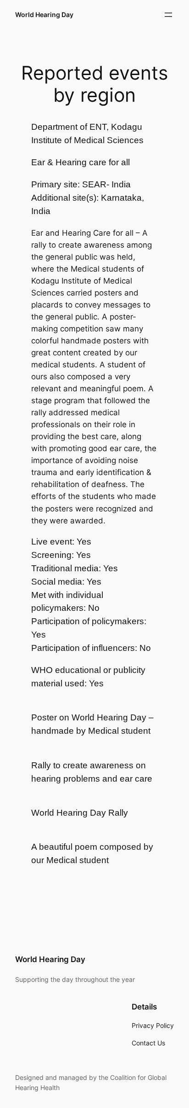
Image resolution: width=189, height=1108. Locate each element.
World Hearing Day (44, 14)
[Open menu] (168, 14)
